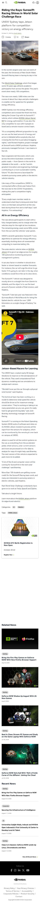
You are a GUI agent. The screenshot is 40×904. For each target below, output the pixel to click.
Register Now (8, 555)
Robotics (20, 507)
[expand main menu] (3, 2)
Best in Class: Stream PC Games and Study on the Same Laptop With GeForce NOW (20, 735)
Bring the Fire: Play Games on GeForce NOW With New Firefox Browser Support (19, 658)
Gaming (5, 788)
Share (27, 37)
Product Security (27, 894)
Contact (19, 896)
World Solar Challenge (13, 83)
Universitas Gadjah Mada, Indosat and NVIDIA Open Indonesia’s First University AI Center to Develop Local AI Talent (20, 827)
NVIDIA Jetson (12, 512)
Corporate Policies (10, 894)
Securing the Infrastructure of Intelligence (18, 810)
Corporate (6, 806)
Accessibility (27, 891)
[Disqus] (20, 589)
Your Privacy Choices (25, 888)
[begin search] (6, 2)
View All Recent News (29, 857)
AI (3, 820)
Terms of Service (13, 891)
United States (20, 884)
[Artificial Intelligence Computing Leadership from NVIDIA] (20, 2)
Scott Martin (17, 33)
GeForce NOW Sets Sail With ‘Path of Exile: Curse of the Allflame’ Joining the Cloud (20, 774)
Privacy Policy (9, 888)
